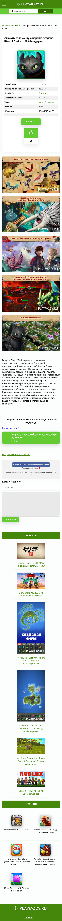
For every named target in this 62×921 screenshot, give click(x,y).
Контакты (29, 918)
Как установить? (10, 428)
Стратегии (49, 102)
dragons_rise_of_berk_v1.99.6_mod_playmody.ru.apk (34, 437)
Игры (41, 102)
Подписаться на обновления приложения (31, 465)
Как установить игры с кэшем (16, 454)
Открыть (42, 93)
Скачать (31, 121)
